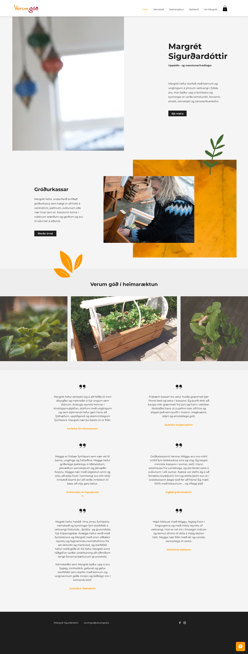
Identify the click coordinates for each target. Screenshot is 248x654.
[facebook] (180, 622)
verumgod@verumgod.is (96, 623)
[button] (225, 8)
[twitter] (184, 622)
